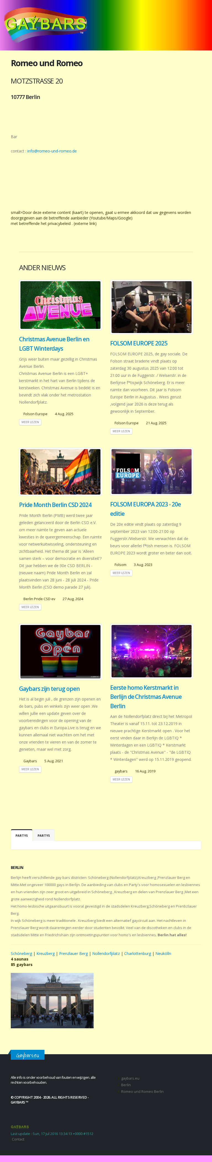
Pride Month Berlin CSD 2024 (55, 505)
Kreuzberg (45, 953)
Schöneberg (22, 953)
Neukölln (163, 953)
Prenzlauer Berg (73, 953)
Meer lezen (30, 422)
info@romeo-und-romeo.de (52, 151)
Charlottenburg (137, 953)
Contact (18, 1139)
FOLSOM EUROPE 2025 (138, 343)
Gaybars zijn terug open (49, 689)
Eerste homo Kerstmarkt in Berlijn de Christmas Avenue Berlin (146, 697)
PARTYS (21, 835)
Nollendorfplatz (106, 953)
